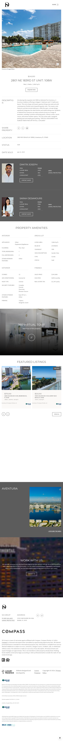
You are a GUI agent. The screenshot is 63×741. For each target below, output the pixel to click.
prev (7, 64)
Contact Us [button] (31, 574)
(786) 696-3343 (39, 206)
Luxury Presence (37, 672)
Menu (55, 4)
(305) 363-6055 (8, 618)
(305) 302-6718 (39, 173)
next (11, 64)
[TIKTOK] (41, 615)
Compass (4, 642)
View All (56, 414)
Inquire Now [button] (31, 90)
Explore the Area (55, 531)
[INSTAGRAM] (37, 615)
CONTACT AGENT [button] (26, 180)
